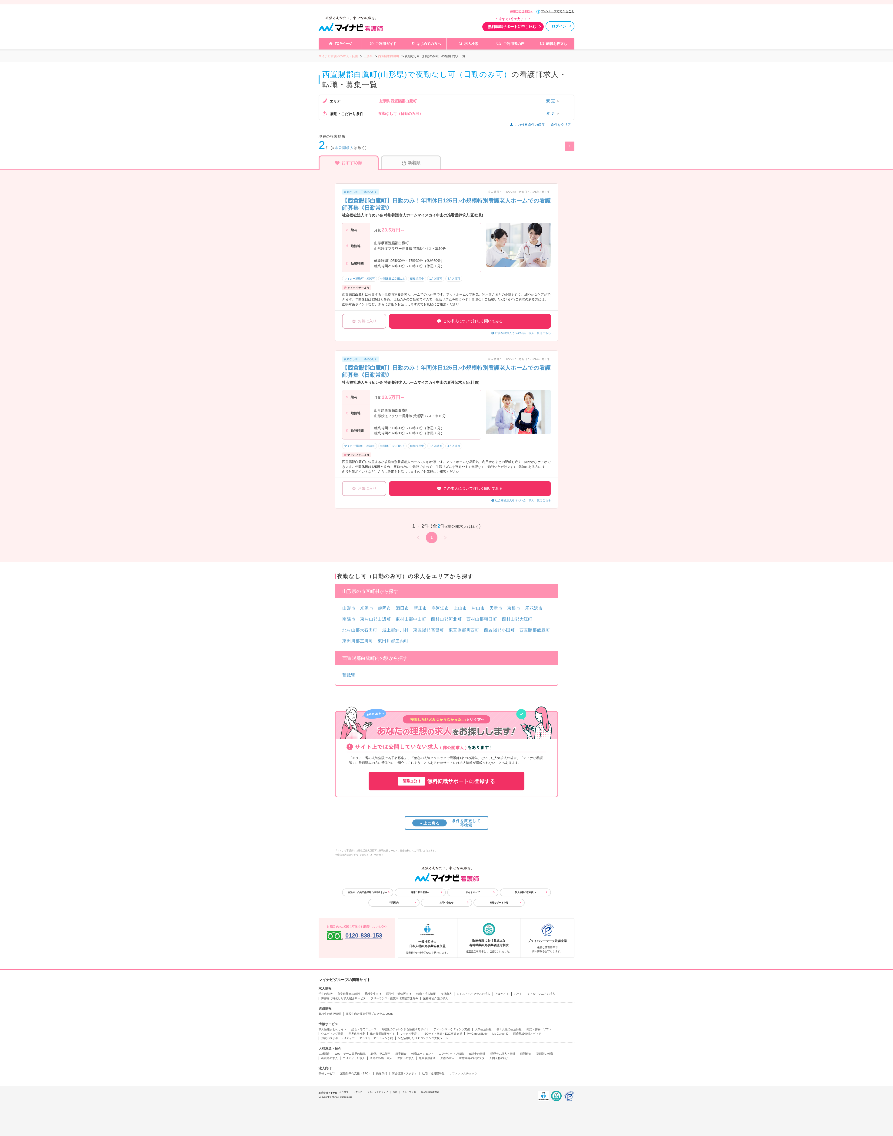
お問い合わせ (446, 902)
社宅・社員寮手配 (433, 1073)
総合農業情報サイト (382, 1033)
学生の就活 (326, 993)
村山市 (478, 608)
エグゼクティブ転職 (451, 1053)
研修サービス (327, 1073)
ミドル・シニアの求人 (541, 993)
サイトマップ (473, 892)
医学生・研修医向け (398, 993)
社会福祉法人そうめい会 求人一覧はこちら (523, 333)
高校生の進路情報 (330, 1013)
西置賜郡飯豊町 (535, 630)
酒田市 (402, 608)
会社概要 (344, 1092)
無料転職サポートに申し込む (512, 27)
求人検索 (471, 44)
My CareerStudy (477, 1033)
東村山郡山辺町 (375, 619)
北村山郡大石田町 (359, 630)
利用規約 (394, 902)
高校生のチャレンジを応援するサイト (405, 1029)
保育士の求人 (405, 1058)
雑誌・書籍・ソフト (539, 1029)
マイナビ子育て (410, 1033)
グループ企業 (409, 1092)
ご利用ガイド (386, 44)
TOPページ (343, 44)
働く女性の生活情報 (509, 1029)
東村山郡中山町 (411, 619)
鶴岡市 (384, 608)
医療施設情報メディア (527, 1033)
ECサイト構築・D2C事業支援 (443, 1033)
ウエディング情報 (332, 1033)
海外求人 (446, 993)
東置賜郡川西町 (464, 630)
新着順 (414, 162)
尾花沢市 (534, 608)
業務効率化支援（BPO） (355, 1073)
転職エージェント (422, 1053)
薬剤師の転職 (544, 1053)
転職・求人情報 (426, 993)
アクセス (358, 1092)
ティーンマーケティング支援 (452, 1029)
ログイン (559, 26)
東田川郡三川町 (357, 641)
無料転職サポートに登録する (449, 781)
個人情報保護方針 (430, 1092)
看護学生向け (373, 993)
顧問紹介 (525, 1053)
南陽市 (349, 619)
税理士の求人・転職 (502, 1053)
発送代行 (381, 1073)
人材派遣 (324, 1053)
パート (518, 993)
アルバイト (502, 993)
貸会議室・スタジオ (404, 1073)
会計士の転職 (477, 1053)
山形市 (349, 608)
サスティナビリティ (377, 1092)
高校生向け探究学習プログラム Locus (369, 1013)
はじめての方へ (429, 44)
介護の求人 (447, 1058)
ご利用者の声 (513, 44)
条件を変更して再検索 (449, 823)
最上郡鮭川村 (395, 630)
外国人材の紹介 (499, 1058)
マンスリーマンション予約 (376, 1038)
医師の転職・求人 (381, 1058)
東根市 (513, 608)
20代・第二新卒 (380, 1053)
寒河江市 (440, 608)
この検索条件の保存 (529, 124)
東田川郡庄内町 (393, 641)
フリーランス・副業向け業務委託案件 (394, 998)
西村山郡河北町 (446, 619)
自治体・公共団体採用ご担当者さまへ (367, 892)
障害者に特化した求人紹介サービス (343, 998)
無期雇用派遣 (427, 1058)
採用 (395, 1092)
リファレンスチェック (463, 1073)
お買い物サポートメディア (338, 1038)
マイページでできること (557, 11)
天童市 (496, 608)
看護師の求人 (329, 1058)
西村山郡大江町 (517, 619)
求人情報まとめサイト (333, 1029)
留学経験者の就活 (348, 993)
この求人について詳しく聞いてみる (473, 321)
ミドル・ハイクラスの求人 (473, 993)
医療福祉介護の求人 (435, 998)
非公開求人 (344, 148)
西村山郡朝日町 (481, 619)
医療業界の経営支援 (471, 1058)
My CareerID (500, 1033)
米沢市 (366, 608)
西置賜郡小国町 (499, 630)
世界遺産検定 (356, 1033)
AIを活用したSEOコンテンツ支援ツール (423, 1038)
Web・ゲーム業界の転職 (350, 1053)
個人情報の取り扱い (525, 892)
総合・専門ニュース (364, 1029)
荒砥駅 (349, 675)
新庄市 (420, 608)
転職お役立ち (556, 44)
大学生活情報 (483, 1029)
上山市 (460, 608)
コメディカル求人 (354, 1058)
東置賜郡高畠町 (428, 630)
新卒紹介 (401, 1053)
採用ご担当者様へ (521, 11)
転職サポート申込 (499, 902)
